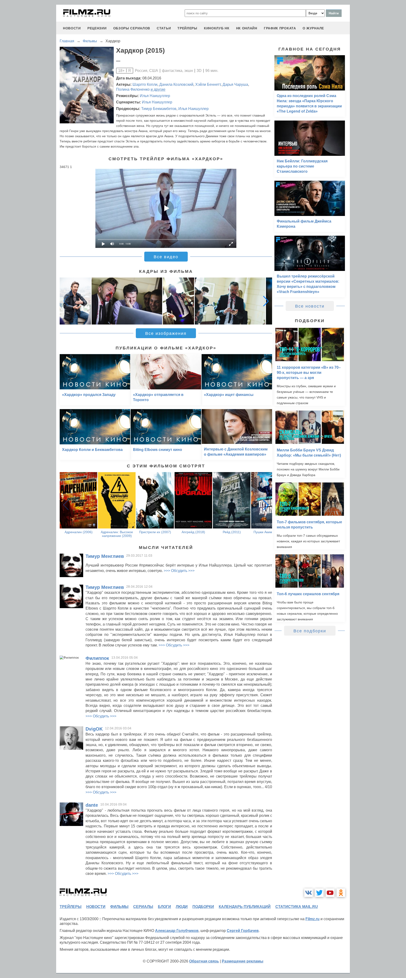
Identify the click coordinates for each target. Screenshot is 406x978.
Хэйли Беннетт (208, 84)
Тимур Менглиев (105, 556)
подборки (203, 907)
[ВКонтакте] (308, 892)
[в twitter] (319, 892)
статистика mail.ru (296, 907)
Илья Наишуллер (155, 96)
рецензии (97, 28)
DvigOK (94, 729)
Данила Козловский (176, 84)
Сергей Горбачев (243, 931)
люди (182, 907)
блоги (164, 907)
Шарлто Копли (145, 84)
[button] (266, 301)
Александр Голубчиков (177, 931)
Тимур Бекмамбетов (158, 109)
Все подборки (309, 631)
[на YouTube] (330, 892)
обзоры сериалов (131, 28)
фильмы (119, 907)
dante (92, 805)
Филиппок (97, 658)
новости (72, 28)
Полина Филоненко (133, 89)
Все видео (166, 256)
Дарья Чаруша (235, 84)
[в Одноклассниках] (341, 892)
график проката (280, 28)
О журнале (313, 28)
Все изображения (166, 333)
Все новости (309, 306)
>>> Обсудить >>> (179, 571)
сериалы (143, 907)
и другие (158, 89)
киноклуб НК (217, 28)
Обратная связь (204, 961)
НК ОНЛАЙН (246, 28)
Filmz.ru (312, 919)
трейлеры (187, 28)
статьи (164, 28)
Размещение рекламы (242, 961)
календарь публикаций (245, 907)
